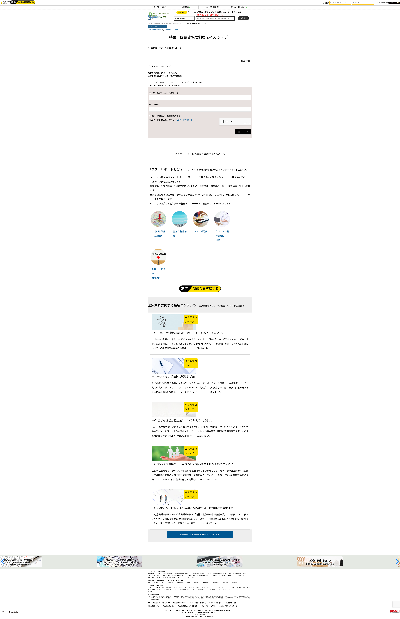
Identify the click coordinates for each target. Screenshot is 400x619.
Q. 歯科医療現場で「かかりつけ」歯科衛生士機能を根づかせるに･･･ (195, 464)
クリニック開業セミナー (238, 7)
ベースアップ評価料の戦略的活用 (174, 376)
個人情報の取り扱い (168, 606)
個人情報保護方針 (183, 606)
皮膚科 (188, 582)
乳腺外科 (170, 582)
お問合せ (234, 606)
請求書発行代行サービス (187, 589)
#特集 (177, 30)
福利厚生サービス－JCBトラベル (222, 575)
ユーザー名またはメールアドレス (164, 93)
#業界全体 (168, 30)
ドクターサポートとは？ (158, 7)
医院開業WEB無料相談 (181, 574)
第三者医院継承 (191, 575)
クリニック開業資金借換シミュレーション (219, 574)
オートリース (222, 589)
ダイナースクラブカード (155, 577)
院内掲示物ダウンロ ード (242, 574)
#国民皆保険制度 (155, 30)
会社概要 (194, 606)
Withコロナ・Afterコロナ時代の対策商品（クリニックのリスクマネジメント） (170, 587)
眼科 (163, 582)
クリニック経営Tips (216, 603)
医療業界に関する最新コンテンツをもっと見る (200, 535)
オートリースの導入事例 (243, 598)
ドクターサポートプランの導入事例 (160, 598)
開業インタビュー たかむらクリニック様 (159, 596)
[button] (2, 561)
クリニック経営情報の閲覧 (222, 235)
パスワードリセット (184, 120)
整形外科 (196, 582)
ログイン (243, 131)
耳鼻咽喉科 (180, 582)
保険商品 (212, 589)
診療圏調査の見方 (231, 603)
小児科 (156, 582)
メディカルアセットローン (155, 589)
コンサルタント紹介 (188, 577)
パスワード (154, 104)
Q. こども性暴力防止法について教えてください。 (184, 420)
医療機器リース (202, 589)
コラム (150, 591)
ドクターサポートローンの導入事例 (184, 598)
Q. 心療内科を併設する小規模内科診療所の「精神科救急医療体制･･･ (195, 508)
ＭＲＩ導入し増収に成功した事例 (240, 596)
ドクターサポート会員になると (156, 572)
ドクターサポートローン (220, 587)
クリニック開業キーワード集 (156, 603)
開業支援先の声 (155, 600)
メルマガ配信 (200, 231)
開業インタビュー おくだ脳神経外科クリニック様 (213, 596)
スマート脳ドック (240, 575)
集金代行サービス (171, 589)
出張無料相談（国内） (198, 574)
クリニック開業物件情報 (211, 7)
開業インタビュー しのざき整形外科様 (185, 596)
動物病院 (234, 582)
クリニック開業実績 (153, 594)
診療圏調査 (185, 7)
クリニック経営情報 (153, 575)
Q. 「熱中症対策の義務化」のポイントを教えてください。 (189, 333)
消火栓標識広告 (178, 575)
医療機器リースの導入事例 (225, 598)
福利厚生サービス (204, 575)
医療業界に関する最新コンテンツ (172, 305)
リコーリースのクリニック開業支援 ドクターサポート (198, 612)
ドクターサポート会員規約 (208, 606)
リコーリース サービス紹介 (155, 585)
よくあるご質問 (223, 606)
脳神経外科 (206, 582)
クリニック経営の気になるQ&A (198, 603)
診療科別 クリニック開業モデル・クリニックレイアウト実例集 (165, 580)
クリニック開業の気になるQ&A (177, 603)
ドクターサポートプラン (202, 587)
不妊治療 (225, 582)
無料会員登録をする (153, 606)
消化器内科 (216, 582)
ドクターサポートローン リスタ (239, 587)
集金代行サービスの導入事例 (206, 598)
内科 (149, 582)
